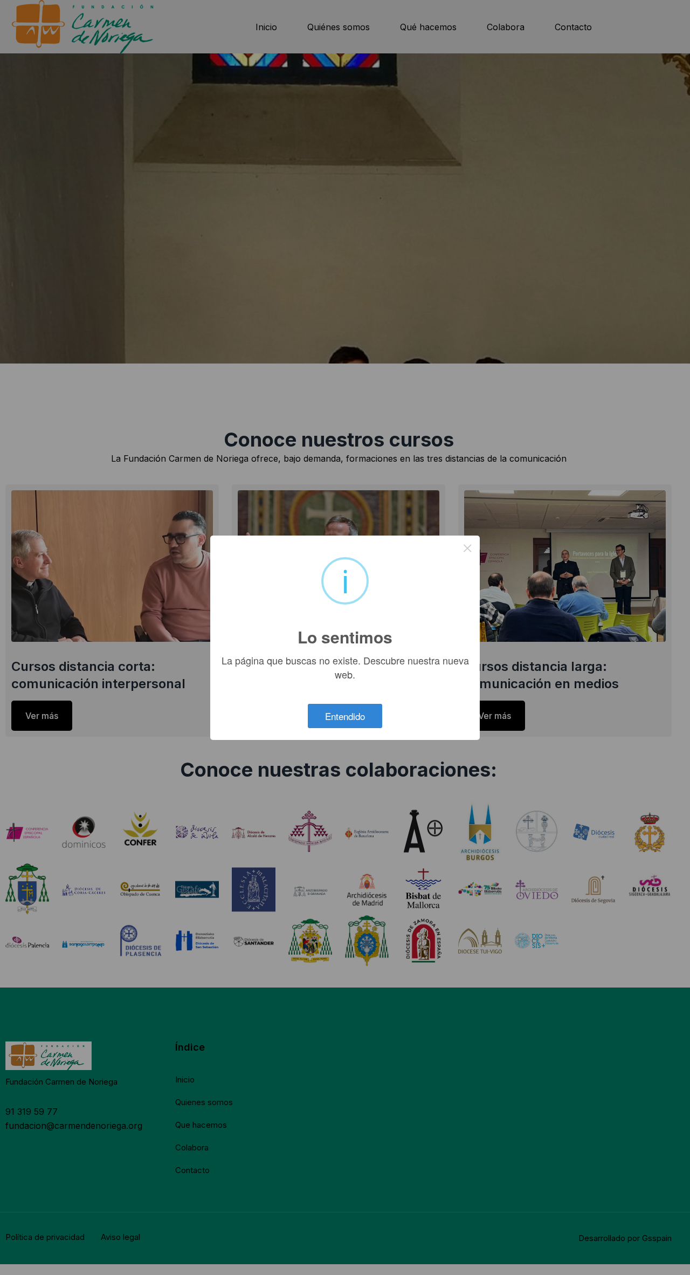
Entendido (345, 716)
